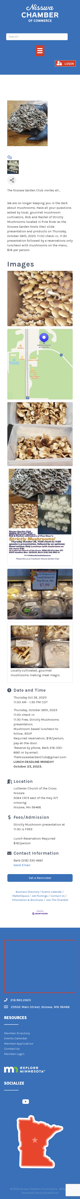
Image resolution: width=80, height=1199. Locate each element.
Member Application (18, 1043)
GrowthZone (51, 1192)
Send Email (22, 865)
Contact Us (57, 895)
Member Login (14, 1054)
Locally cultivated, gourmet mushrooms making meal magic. (35, 673)
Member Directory (17, 1033)
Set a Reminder (40, 878)
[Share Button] (11, 180)
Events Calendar (52, 891)
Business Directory (27, 891)
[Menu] (40, 50)
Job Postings (40, 895)
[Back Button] (9, 157)
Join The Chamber (57, 899)
